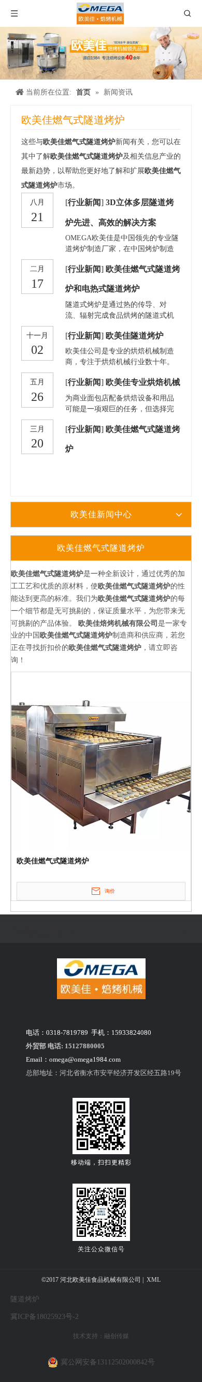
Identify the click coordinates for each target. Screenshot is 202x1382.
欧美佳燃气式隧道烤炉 (53, 861)
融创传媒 (116, 1336)
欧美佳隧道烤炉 (135, 335)
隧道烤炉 (24, 1299)
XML (154, 1279)
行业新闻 (84, 202)
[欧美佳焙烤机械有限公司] (101, 978)
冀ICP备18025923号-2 (44, 1317)
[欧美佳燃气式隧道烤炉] (101, 761)
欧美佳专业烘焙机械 (143, 382)
